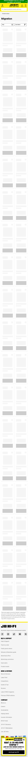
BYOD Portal (4, 721)
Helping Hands (5, 713)
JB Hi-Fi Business (6, 724)
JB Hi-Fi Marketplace (6, 728)
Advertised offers (6, 655)
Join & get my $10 (13, 752)
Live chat (9, 2)
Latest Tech (4, 677)
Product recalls (5, 666)
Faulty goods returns (6, 648)
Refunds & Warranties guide (8, 652)
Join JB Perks (5, 731)
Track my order (5, 645)
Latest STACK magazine (7, 692)
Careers (3, 706)
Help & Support (5, 641)
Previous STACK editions (8, 695)
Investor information (6, 717)
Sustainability (4, 710)
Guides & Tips (5, 684)
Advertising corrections (7, 659)
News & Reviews (5, 674)
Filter (3, 24)
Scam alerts (4, 663)
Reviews (3, 688)
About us (3, 703)
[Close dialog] (23, 739)
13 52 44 (18, 2)
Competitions (4, 681)
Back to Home (6, 13)
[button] (4, 5)
